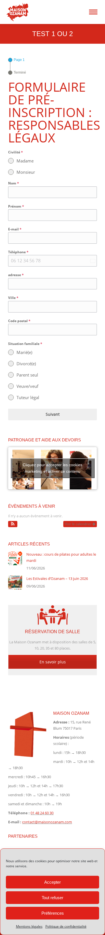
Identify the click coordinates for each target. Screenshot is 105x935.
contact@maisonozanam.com (47, 821)
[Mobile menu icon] (93, 12)
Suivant (53, 414)
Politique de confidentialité (66, 926)
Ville (13, 297)
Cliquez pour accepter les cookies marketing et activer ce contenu (52, 468)
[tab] (16, 60)
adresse (16, 274)
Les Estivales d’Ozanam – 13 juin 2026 (57, 578)
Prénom (16, 206)
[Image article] (15, 558)
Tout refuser (52, 897)
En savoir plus (52, 662)
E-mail (15, 229)
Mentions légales (29, 926)
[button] (12, 524)
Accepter (52, 882)
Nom (13, 183)
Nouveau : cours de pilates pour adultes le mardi (61, 557)
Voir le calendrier (78, 524)
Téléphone (18, 252)
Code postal (19, 320)
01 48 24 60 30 (42, 812)
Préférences (52, 913)
